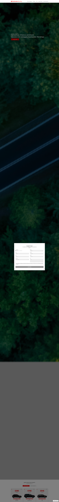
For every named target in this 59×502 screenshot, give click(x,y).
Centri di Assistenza (45, 1)
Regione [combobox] (31, 250)
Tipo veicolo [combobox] (17, 259)
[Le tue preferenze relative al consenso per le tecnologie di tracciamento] (55, 500)
